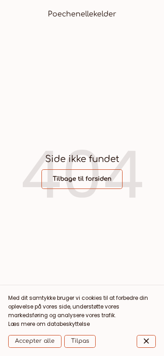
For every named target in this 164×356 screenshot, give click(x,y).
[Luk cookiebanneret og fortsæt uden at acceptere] (146, 341)
